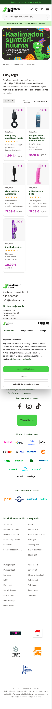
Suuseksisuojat (9, 590)
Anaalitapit (33, 564)
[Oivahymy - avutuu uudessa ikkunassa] (37, 651)
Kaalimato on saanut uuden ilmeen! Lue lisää (26, 23)
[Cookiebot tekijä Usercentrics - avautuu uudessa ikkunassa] (38, 323)
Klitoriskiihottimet (36, 534)
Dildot (31, 524)
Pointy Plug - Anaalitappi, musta (14, 136)
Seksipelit (32, 595)
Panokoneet (33, 590)
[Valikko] (47, 9)
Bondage (7, 575)
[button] (46, 17)
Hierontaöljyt (9, 600)
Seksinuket (33, 585)
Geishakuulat (9, 605)
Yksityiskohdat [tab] (26, 330)
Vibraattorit (33, 529)
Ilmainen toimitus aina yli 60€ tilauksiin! (26, 2)
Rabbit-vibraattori (13, 247)
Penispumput (9, 564)
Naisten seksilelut (11, 534)
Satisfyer (32, 539)
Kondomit (7, 585)
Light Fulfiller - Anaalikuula (12, 192)
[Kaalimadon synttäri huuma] (26, 44)
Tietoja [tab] (43, 330)
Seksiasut (7, 544)
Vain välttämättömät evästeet (26, 384)
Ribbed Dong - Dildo (36, 192)
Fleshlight (32, 555)
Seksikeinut (33, 580)
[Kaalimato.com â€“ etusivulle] (12, 286)
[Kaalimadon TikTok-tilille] (38, 406)
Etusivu (6, 65)
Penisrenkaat (9, 570)
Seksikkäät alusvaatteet (13, 549)
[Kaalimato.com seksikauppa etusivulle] (13, 9)
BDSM (5, 580)
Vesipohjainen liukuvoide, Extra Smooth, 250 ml (37, 138)
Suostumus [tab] (9, 330)
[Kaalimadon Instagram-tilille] (29, 406)
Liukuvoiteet (8, 595)
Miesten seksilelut (11, 529)
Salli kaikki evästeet (26, 369)
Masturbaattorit (35, 549)
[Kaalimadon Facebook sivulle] (19, 406)
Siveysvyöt (32, 570)
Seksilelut (7, 524)
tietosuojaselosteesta (21, 359)
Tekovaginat (33, 544)
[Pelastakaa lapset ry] (15, 633)
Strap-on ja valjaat (36, 575)
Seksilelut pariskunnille (13, 539)
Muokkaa (25, 376)
